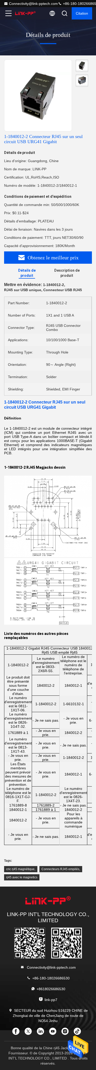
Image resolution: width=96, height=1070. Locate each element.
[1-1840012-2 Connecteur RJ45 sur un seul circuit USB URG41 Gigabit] (38, 96)
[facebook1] (17, 1033)
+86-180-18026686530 (51, 978)
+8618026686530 (51, 989)
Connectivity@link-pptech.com (33, 4)
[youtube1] (54, 1033)
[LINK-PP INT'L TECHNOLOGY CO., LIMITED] (25, 13)
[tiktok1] (78, 1033)
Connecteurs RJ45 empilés (60, 869)
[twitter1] (29, 1033)
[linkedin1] (42, 1033)
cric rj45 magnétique (20, 869)
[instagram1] (66, 1033)
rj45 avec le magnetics (21, 877)
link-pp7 (51, 1000)
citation (82, 13)
